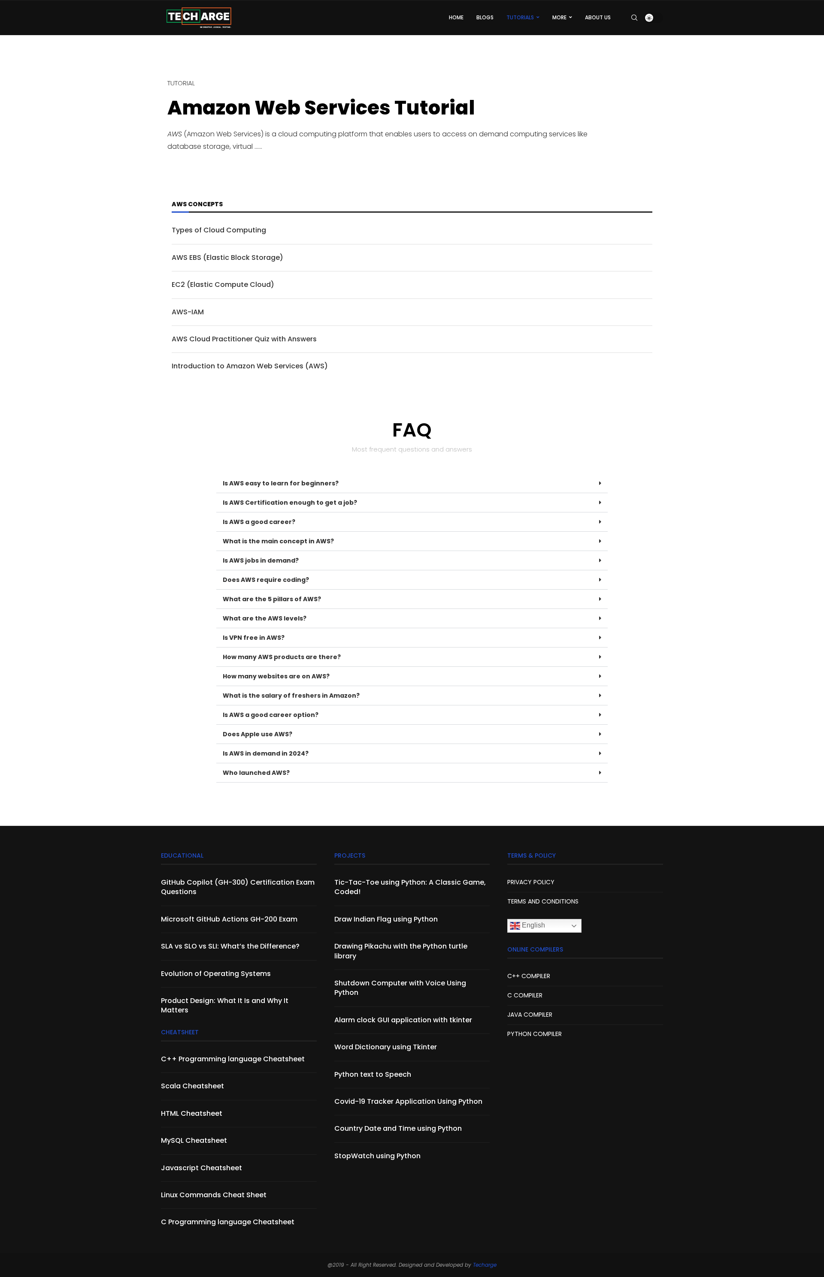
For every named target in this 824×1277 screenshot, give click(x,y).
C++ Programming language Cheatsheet (233, 1059)
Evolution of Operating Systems (216, 974)
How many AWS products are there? (282, 657)
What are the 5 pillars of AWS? (272, 599)
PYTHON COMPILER (534, 1034)
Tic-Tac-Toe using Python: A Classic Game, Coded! (410, 887)
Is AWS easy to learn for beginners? (281, 483)
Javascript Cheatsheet (201, 1168)
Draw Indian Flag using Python (386, 919)
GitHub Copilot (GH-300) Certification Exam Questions (238, 887)
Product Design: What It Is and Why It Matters (224, 1005)
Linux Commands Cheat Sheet (214, 1195)
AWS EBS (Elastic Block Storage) (227, 257)
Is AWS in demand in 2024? (266, 753)
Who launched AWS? (256, 772)
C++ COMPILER (528, 976)
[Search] (634, 17)
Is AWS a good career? (259, 522)
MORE (559, 17)
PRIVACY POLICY (530, 882)
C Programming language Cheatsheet (227, 1222)
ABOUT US (598, 17)
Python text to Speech (372, 1074)
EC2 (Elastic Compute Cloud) (223, 284)
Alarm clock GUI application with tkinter (403, 1020)
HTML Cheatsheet (191, 1113)
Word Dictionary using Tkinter (385, 1047)
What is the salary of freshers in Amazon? (291, 695)
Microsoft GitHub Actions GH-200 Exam (229, 919)
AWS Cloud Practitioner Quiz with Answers (246, 339)
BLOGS (485, 17)
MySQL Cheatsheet (194, 1140)
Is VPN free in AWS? (254, 637)
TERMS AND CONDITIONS (543, 901)
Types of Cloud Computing (219, 230)
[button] (412, 483)
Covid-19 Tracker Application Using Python (408, 1101)
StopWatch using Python (377, 1156)
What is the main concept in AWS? (278, 541)
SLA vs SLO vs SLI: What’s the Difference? (230, 946)
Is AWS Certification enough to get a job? (290, 502)
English (532, 925)
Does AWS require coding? (266, 579)
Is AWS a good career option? (270, 715)
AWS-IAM (188, 312)
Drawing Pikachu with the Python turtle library (400, 951)
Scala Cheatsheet (192, 1086)
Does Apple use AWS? (257, 734)
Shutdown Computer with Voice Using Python (400, 988)
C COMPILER (524, 995)
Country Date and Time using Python (398, 1128)
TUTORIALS (520, 17)
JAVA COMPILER (529, 1014)
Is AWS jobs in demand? (261, 560)
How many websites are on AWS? (276, 676)
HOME (456, 17)
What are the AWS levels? (264, 618)
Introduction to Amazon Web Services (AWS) (250, 366)
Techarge (485, 1264)
